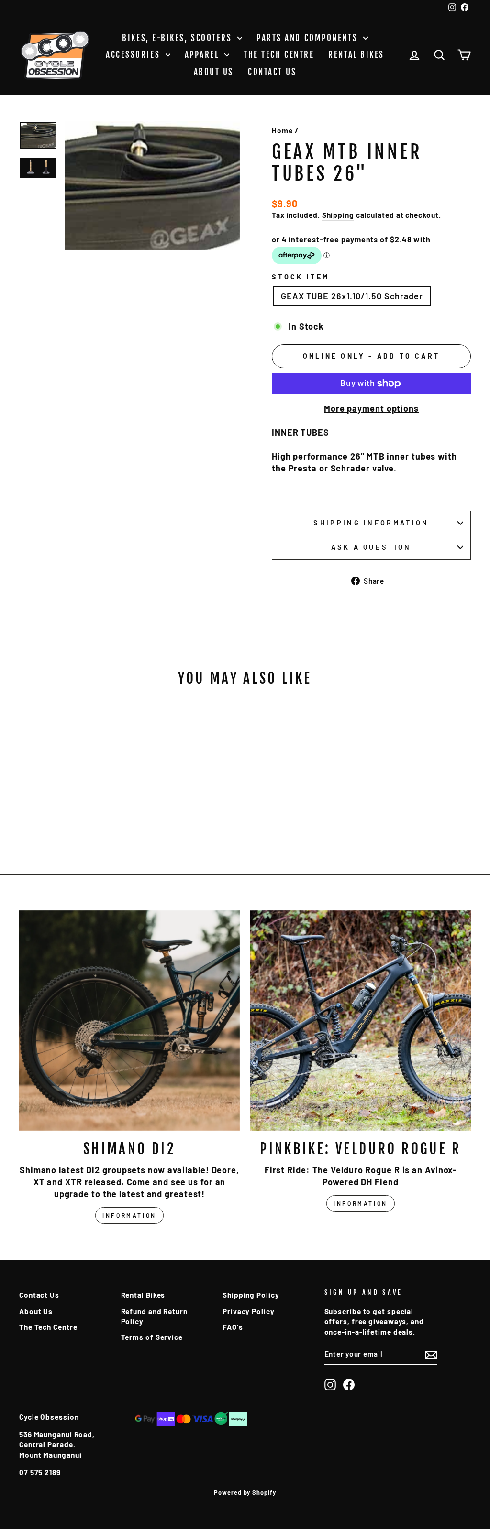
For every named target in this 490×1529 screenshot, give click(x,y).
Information (129, 1215)
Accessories (134, 55)
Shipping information (371, 523)
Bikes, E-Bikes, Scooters (178, 38)
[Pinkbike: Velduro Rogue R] (360, 1020)
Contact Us (272, 72)
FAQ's (233, 1327)
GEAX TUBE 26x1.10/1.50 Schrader (352, 295)
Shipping (338, 215)
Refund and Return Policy (154, 1316)
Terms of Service (152, 1337)
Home (282, 130)
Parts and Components (308, 38)
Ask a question (371, 547)
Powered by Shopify (245, 1492)
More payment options (371, 408)
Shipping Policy (251, 1295)
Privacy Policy (249, 1311)
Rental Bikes (356, 55)
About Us (214, 72)
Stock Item (300, 277)
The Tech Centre (279, 55)
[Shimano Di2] (129, 1020)
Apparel (203, 55)
